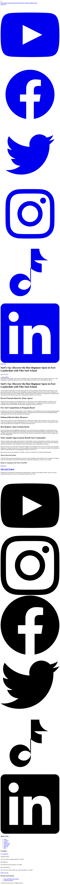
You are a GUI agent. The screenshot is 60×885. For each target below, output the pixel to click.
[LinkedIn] (30, 833)
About (5, 3)
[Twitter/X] (30, 714)
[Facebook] (30, 654)
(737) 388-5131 (4, 854)
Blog (32, 3)
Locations (9, 3)
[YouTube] (30, 535)
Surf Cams (24, 3)
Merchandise (18, 3)
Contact (35, 3)
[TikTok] (30, 773)
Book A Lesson (4, 872)
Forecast (29, 3)
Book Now (3, 4)
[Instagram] (30, 594)
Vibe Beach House (8, 880)
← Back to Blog (5, 377)
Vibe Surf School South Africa (11, 879)
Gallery (13, 3)
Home (2, 3)
